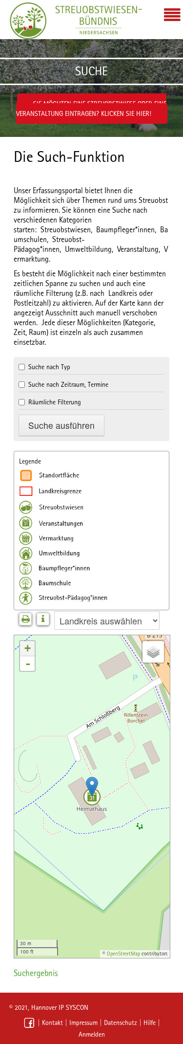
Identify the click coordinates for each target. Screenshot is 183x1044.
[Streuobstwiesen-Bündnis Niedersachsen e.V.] (28, 20)
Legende (30, 461)
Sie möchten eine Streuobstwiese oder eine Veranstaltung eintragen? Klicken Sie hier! (91, 108)
